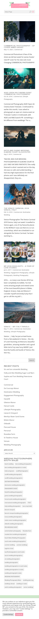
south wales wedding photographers (15, 541)
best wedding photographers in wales (15, 467)
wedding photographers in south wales (16, 566)
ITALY (29, 502)
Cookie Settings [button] (8, 614)
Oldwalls (7, 423)
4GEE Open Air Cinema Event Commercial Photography (18, 93)
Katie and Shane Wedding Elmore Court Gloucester (17, 151)
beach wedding (9, 464)
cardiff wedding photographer (13, 474)
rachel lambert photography (13, 531)
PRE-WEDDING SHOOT (11, 527)
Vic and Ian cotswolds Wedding (15, 369)
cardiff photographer (22, 471)
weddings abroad (9, 583)
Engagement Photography (19, 273)
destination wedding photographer (15, 485)
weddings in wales (21, 583)
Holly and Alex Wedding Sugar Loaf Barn (19, 373)
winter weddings (28, 587)
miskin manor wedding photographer (15, 520)
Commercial (18, 50)
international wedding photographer (15, 502)
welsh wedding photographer (13, 587)
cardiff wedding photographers (13, 478)
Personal (7, 431)
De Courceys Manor (11, 388)
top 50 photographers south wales (14, 552)
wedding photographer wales (13, 573)
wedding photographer (11, 562)
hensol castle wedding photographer (15, 499)
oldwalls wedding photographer (14, 524)
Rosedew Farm (9, 434)
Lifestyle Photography (18, 332)
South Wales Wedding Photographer (15, 538)
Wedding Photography (20, 275)
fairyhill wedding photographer (13, 492)
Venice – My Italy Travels (16, 327)
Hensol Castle (9, 406)
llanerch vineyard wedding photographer (16, 513)
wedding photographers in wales (14, 569)
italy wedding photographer (13, 506)
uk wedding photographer (12, 559)
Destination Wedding (12, 392)
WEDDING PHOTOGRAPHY (12, 576)
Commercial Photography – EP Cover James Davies (19, 46)
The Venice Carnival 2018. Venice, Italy (16, 209)
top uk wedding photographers (13, 555)
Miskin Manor (9, 420)
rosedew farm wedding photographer (15, 534)
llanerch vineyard (10, 509)
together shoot (9, 548)
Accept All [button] (19, 614)
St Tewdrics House (11, 438)
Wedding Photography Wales (13, 580)
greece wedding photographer (13, 495)
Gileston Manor (10, 402)
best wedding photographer (23, 464)
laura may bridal (27, 506)
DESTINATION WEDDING (12, 481)
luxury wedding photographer (13, 517)
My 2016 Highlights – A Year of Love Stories (19, 267)
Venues (7, 441)
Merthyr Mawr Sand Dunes (14, 416)
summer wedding (10, 545)
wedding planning (28, 580)
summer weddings (22, 545)
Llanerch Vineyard (11, 413)
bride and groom (9, 471)
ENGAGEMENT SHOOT (11, 488)
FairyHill (7, 399)
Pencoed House (10, 427)
